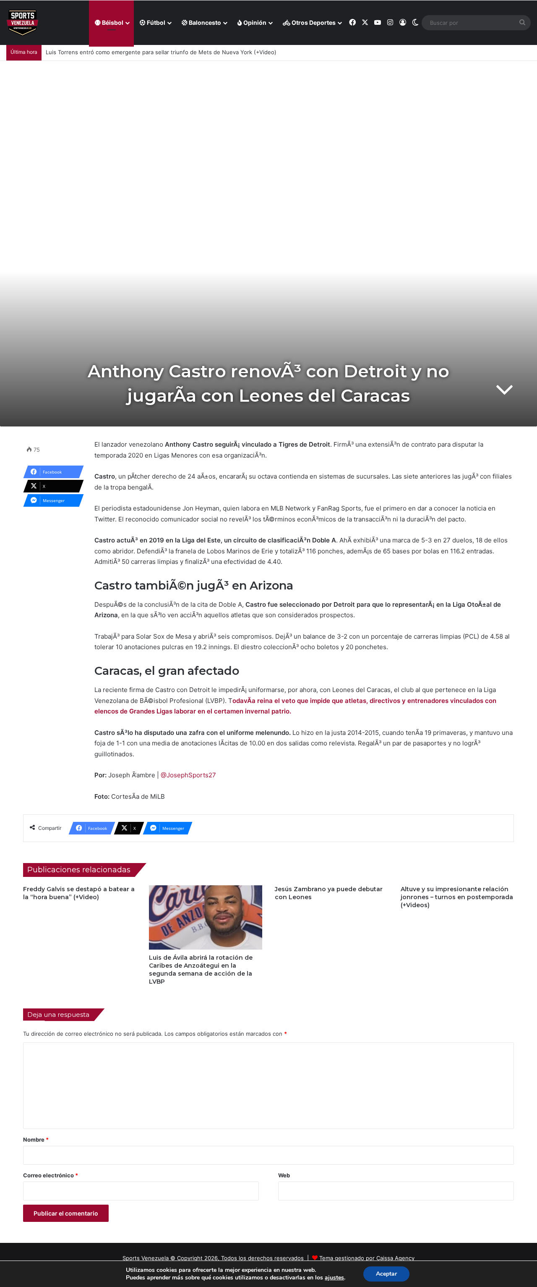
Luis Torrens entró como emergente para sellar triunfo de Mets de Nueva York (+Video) (161, 52)
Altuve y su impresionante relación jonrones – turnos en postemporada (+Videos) (457, 897)
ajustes (334, 1278)
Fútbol (155, 22)
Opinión (254, 22)
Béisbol (112, 22)
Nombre (36, 1139)
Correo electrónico (50, 1175)
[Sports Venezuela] (22, 23)
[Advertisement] (268, 124)
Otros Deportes (313, 22)
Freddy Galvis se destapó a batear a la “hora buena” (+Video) (79, 893)
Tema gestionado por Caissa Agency (366, 1258)
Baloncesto (204, 22)
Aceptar (386, 1274)
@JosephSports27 (188, 775)
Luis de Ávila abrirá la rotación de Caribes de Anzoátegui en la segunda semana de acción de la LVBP (201, 969)
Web (284, 1175)
